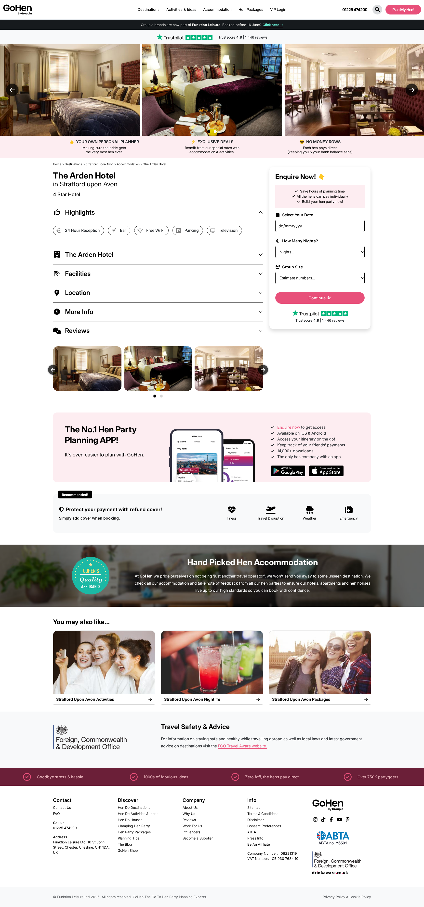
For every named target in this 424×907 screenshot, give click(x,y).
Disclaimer (255, 820)
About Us (190, 807)
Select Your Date (297, 214)
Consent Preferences (264, 826)
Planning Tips (128, 838)
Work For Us (192, 826)
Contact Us (62, 807)
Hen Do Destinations (134, 807)
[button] (377, 9)
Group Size (292, 266)
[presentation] (12, 90)
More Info (79, 312)
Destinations (148, 9)
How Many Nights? (299, 240)
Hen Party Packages (134, 832)
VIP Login (278, 9)
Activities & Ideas (181, 9)
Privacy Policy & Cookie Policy (347, 897)
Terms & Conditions (262, 813)
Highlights (80, 212)
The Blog (125, 844)
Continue (317, 297)
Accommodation (217, 9)
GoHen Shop (128, 850)
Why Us (189, 813)
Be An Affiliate (258, 844)
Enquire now (288, 427)
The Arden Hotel (89, 254)
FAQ (56, 813)
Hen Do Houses (130, 820)
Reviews (77, 330)
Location (77, 292)
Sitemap (254, 807)
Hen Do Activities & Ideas (138, 813)
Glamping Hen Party (134, 826)
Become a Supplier (198, 838)
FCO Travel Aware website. (242, 745)
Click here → (273, 25)
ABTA (251, 832)
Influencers (191, 832)
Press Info (255, 838)
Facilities (78, 273)
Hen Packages (250, 9)
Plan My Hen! (403, 9)
